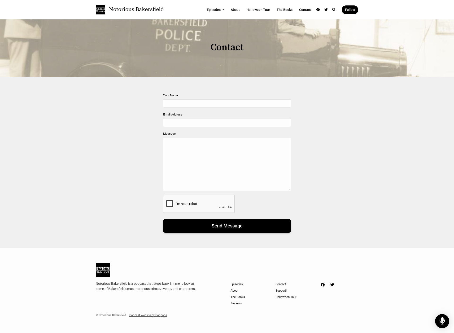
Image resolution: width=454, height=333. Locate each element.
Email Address (172, 114)
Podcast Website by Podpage (148, 315)
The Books (284, 10)
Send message (227, 226)
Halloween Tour (258, 10)
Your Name (170, 95)
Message (169, 133)
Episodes (214, 10)
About (235, 10)
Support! (281, 290)
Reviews (236, 303)
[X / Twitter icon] (332, 285)
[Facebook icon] (322, 285)
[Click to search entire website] (334, 9)
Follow (350, 10)
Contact (305, 10)
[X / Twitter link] (326, 9)
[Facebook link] (318, 9)
